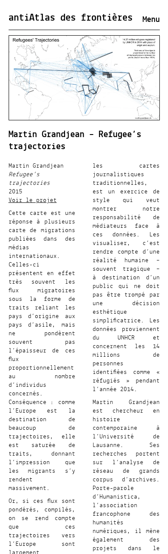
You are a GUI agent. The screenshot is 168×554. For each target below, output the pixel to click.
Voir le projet (33, 200)
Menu (151, 19)
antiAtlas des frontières (71, 18)
